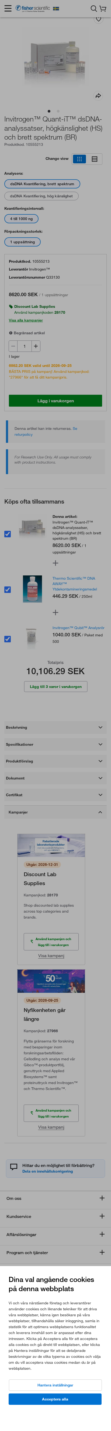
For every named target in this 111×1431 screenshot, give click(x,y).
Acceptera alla (55, 1399)
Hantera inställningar (55, 1385)
